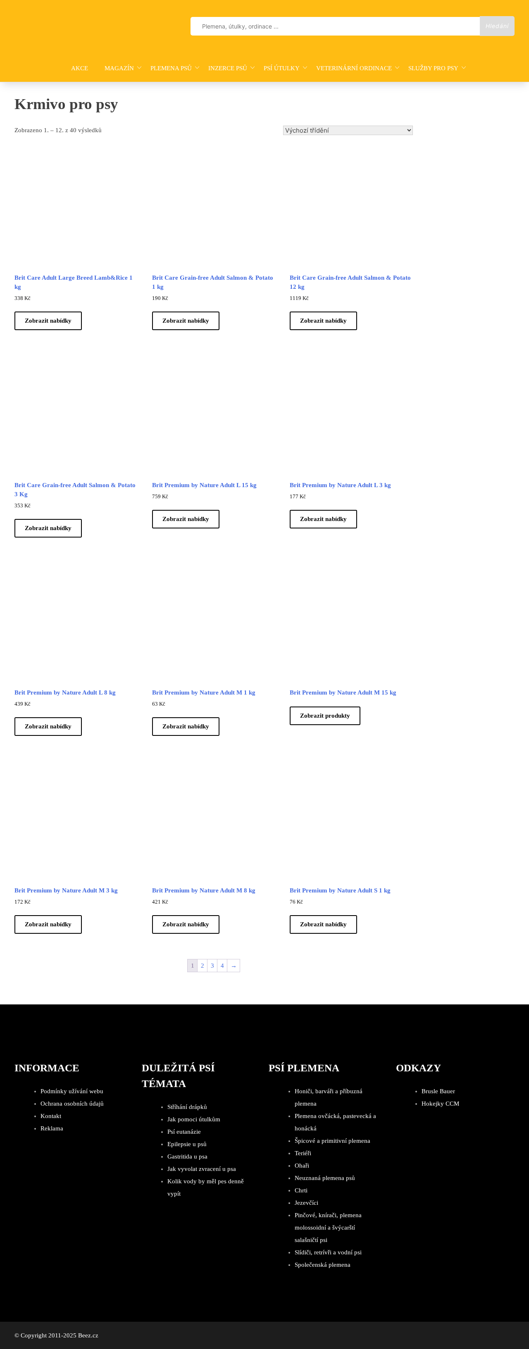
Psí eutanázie (184, 1131)
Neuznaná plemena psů (325, 1178)
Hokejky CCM (440, 1103)
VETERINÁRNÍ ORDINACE (354, 68)
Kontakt (51, 1116)
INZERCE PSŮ (227, 68)
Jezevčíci (306, 1202)
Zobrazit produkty (325, 715)
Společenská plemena (322, 1264)
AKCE (79, 68)
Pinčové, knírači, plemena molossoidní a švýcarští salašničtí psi (328, 1227)
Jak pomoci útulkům (193, 1119)
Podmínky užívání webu (72, 1091)
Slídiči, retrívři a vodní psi (328, 1252)
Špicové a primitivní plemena (332, 1140)
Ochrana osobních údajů (72, 1103)
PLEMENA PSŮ (171, 68)
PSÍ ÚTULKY (282, 68)
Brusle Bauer (438, 1091)
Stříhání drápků (187, 1107)
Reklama (52, 1128)
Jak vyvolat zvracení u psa (201, 1169)
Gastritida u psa (187, 1156)
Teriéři (303, 1153)
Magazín (119, 68)
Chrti (301, 1190)
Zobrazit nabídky (48, 320)
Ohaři (302, 1165)
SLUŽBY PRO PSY (433, 68)
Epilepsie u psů (187, 1144)
